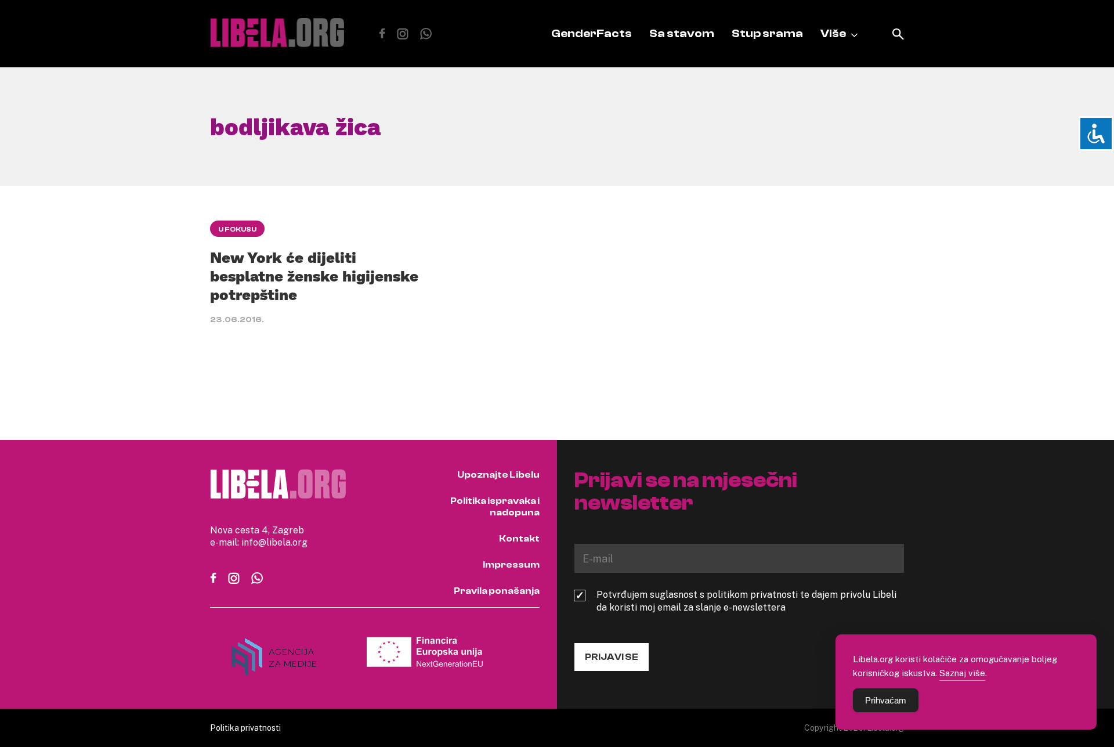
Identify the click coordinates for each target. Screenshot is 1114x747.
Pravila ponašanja (497, 591)
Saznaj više (962, 672)
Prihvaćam (885, 700)
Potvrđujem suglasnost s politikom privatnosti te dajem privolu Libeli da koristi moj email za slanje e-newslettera (746, 601)
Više (833, 33)
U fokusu (237, 229)
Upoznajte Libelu (498, 475)
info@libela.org (274, 542)
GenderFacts (591, 33)
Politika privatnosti (245, 727)
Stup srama (767, 33)
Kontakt (519, 538)
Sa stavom (681, 33)
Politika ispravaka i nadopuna (495, 507)
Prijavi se (611, 657)
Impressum (511, 565)
